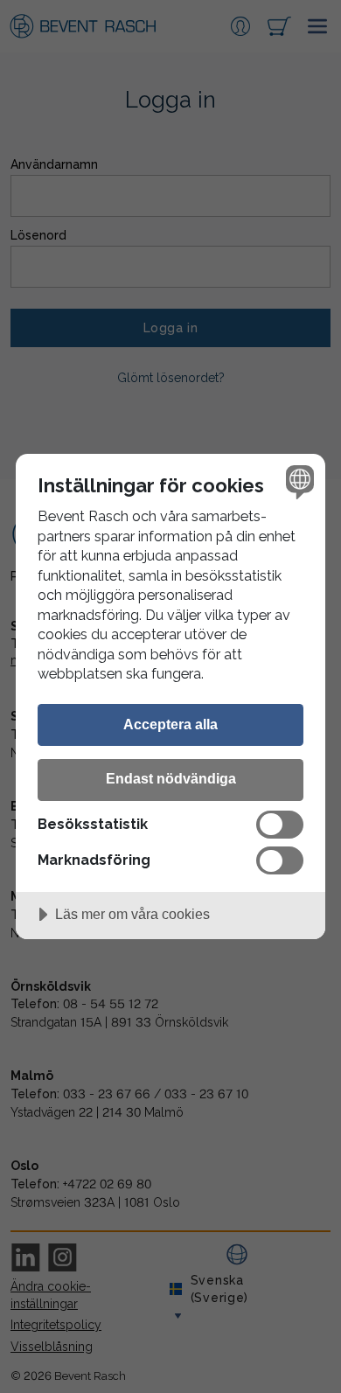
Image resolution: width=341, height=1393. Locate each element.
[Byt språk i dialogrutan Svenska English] (297, 481)
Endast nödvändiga (171, 778)
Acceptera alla (170, 724)
